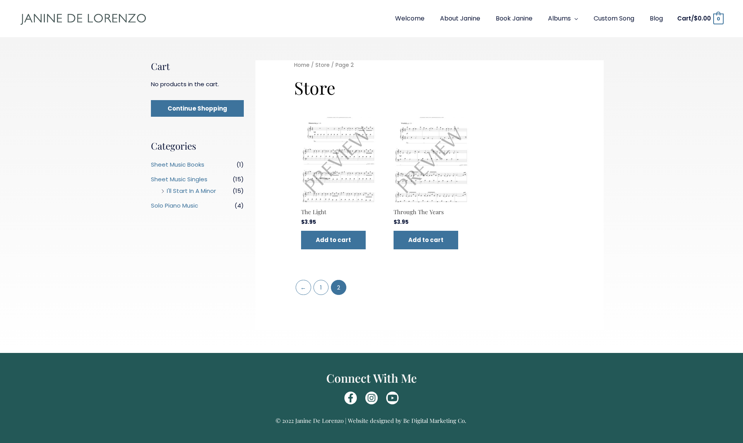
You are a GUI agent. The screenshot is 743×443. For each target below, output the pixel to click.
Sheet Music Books (177, 164)
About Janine (460, 18)
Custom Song (614, 18)
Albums (559, 18)
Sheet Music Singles (179, 179)
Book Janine (514, 18)
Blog (656, 18)
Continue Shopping (197, 108)
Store (322, 65)
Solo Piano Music (174, 205)
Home (302, 65)
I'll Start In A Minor (191, 191)
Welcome (410, 18)
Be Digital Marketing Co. (435, 420)
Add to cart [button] (333, 240)
